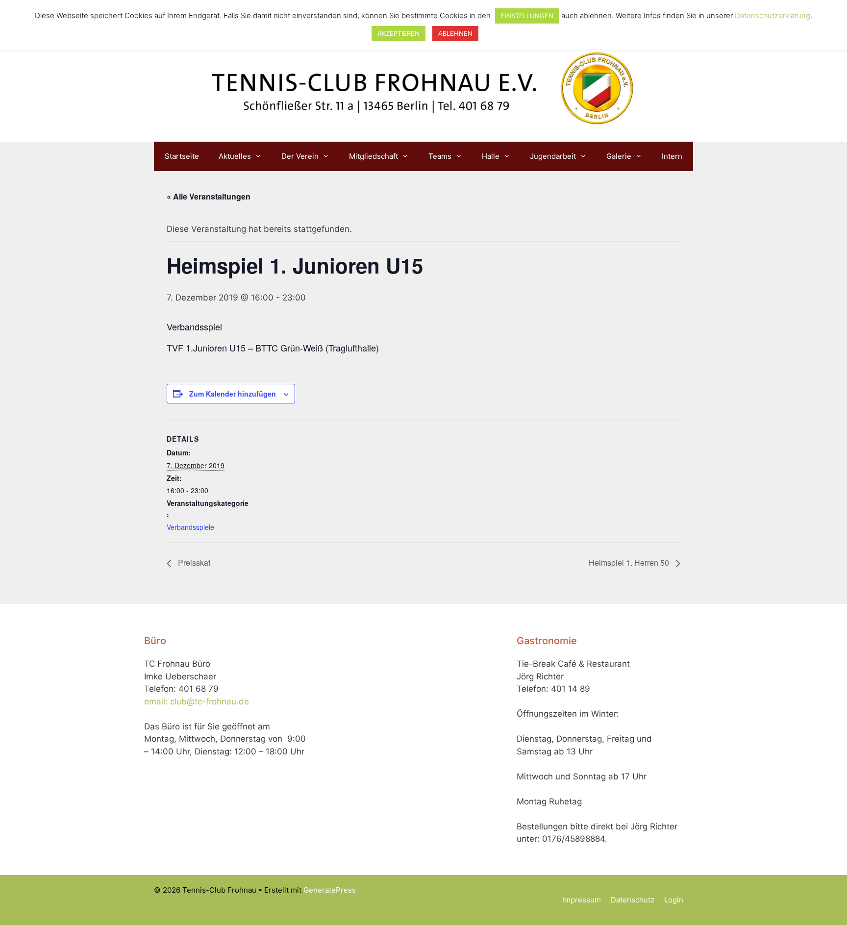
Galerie (618, 156)
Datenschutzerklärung (772, 15)
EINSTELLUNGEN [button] (527, 16)
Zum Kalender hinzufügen (232, 394)
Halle (490, 156)
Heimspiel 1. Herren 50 (630, 562)
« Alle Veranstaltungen (208, 196)
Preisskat (193, 562)
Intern (672, 156)
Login (673, 899)
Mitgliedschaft (373, 156)
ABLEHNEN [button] (455, 33)
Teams (439, 156)
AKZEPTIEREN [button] (398, 33)
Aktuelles (235, 156)
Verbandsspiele (190, 527)
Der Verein (300, 156)
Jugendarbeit (553, 156)
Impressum (581, 899)
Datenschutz (632, 899)
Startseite (182, 156)
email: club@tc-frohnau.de (196, 701)
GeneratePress (329, 890)
